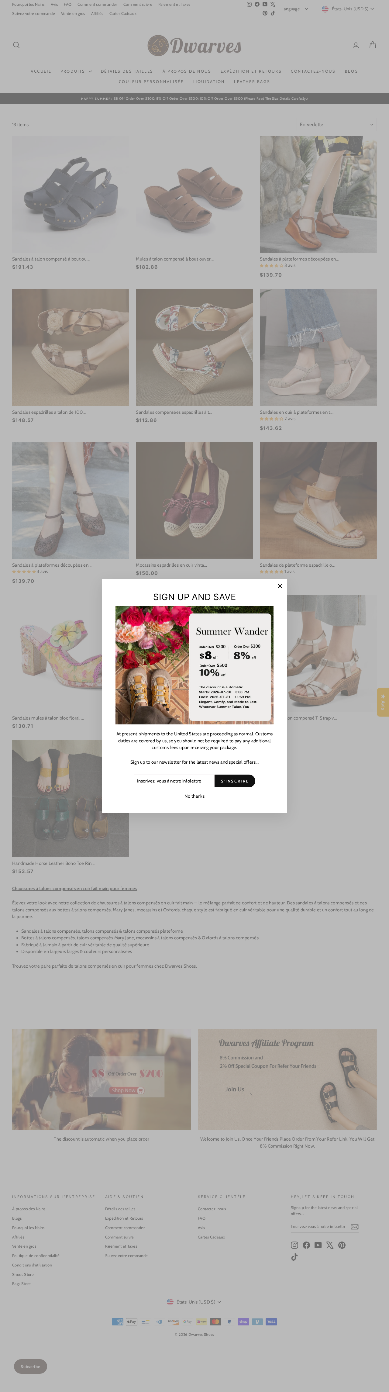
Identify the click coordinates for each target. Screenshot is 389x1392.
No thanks (194, 796)
